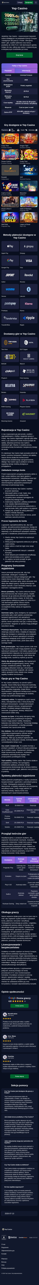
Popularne (5, 130)
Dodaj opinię (19, 1006)
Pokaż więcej (19, 1076)
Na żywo (13, 129)
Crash (22, 130)
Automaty (32, 130)
